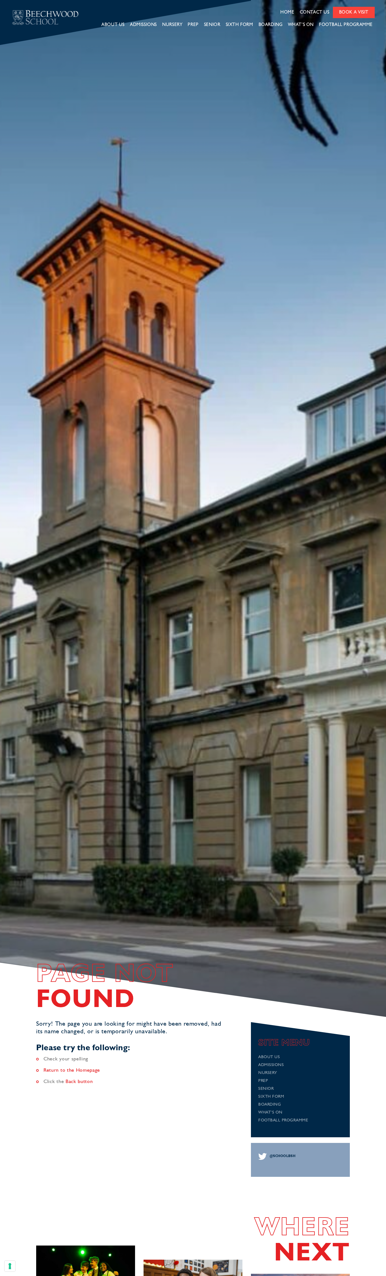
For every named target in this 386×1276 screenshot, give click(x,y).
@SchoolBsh (282, 1156)
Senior (212, 25)
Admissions (143, 25)
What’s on (301, 25)
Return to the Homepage (72, 1070)
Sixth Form (239, 25)
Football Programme (346, 25)
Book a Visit (353, 12)
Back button (79, 1081)
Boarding (271, 25)
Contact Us (314, 12)
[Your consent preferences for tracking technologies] (10, 1266)
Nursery (172, 25)
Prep (193, 25)
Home (287, 12)
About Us (113, 25)
